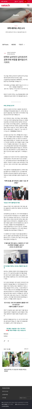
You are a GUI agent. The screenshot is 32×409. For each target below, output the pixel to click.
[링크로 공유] (4, 341)
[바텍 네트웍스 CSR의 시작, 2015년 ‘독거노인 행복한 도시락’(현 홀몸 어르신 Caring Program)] (16, 359)
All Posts (5, 44)
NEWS (13, 44)
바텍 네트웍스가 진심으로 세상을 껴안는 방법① (15, 370)
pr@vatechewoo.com (22, 404)
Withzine (6, 333)
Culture (5, 336)
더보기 (21, 44)
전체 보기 (26, 349)
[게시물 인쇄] (8, 341)
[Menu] (28, 5)
